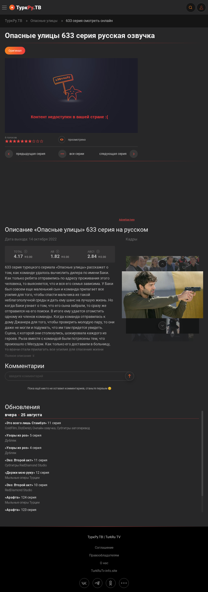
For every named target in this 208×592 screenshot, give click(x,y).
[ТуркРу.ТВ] (25, 7)
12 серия (27, 475)
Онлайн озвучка (44, 428)
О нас (104, 563)
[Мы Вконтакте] (84, 583)
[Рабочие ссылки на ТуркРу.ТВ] (124, 583)
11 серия (26, 462)
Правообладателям (104, 555)
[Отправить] (129, 376)
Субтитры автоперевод (73, 428)
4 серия (23, 450)
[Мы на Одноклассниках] (111, 583)
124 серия (22, 499)
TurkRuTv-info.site (104, 571)
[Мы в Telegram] (97, 583)
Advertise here (126, 219)
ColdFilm (11, 428)
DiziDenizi (24, 428)
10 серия (26, 487)
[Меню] (4, 7)
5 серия (23, 437)
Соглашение (104, 548)
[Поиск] (190, 7)
